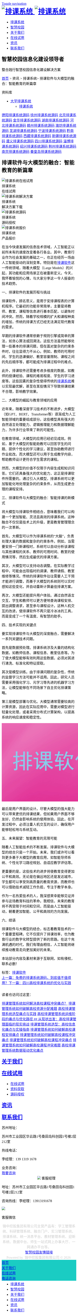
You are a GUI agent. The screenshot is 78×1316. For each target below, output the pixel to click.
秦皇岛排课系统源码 (46, 152)
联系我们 (17, 48)
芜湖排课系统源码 (23, 131)
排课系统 (17, 22)
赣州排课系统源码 (41, 125)
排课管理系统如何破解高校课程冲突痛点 (41, 1040)
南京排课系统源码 (15, 152)
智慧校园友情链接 (39, 1252)
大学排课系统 (20, 101)
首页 (5, 78)
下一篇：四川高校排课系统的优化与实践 (40, 983)
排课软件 (64, 263)
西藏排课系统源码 (37, 136)
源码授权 (17, 1094)
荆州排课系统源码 (62, 146)
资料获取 (17, 1089)
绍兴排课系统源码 (34, 146)
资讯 (13, 43)
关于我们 (17, 32)
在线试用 (17, 38)
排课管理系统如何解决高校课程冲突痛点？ (35, 1003)
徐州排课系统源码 (44, 115)
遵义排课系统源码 (20, 141)
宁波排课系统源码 (52, 131)
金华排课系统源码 (27, 120)
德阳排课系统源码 (15, 115)
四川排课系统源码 (48, 141)
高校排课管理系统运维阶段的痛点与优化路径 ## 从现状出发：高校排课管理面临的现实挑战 (39, 1019)
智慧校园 (17, 27)
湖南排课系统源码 (55, 120)
